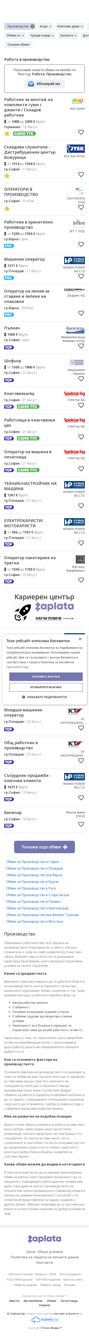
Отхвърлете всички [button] (46, 687)
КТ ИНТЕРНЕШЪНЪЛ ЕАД (72, 722)
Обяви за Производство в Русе (31, 888)
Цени (30, 1251)
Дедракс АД (76, 295)
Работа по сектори (20, 1274)
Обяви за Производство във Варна (34, 875)
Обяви (51, 1301)
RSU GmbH (77, 109)
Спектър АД (76, 400)
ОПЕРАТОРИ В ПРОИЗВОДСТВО (21, 192)
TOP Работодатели (47, 1279)
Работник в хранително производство (28, 224)
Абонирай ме (48, 83)
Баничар (13, 812)
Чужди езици (40, 35)
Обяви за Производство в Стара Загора (37, 895)
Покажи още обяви (41, 847)
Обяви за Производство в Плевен (33, 901)
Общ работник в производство (21, 745)
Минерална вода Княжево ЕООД (73, 339)
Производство (18, 26)
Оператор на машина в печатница (28, 454)
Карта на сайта (72, 1279)
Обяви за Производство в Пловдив (34, 868)
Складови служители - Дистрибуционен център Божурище (29, 152)
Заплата (66, 35)
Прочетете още (17, 667)
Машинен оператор (24, 259)
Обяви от (13, 35)
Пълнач (12, 328)
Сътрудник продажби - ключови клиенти (27, 778)
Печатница (69, 1301)
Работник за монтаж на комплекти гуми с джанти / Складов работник (28, 107)
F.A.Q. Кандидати (70, 1274)
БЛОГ (53, 1274)
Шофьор (12, 360)
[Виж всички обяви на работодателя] (77, 104)
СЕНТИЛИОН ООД (76, 200)
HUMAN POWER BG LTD (74, 269)
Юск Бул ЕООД (74, 156)
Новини (44, 1305)
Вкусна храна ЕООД (75, 814)
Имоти (14, 1301)
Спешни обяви (18, 44)
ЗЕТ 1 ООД (77, 231)
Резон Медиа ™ (52, 1328)
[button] (44, 697)
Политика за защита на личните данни (45, 1257)
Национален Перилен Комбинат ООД (74, 373)
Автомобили (33, 1301)
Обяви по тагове (50, 1285)
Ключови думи (68, 26)
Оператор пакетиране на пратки (30, 560)
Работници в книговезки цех (29, 422)
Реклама (69, 1285)
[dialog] (44, 669)
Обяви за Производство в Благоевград (37, 908)
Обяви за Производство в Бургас (32, 881)
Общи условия (50, 1251)
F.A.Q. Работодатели (19, 1279)
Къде (44, 26)
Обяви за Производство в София (32, 861)
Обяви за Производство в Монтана (34, 921)
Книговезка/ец (19, 393)
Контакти (44, 1262)
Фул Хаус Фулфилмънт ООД (75, 570)
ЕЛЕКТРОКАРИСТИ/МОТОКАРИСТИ (23, 523)
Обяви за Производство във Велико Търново (42, 915)
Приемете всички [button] (46, 676)
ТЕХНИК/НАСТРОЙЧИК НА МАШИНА (30, 486)
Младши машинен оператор (23, 712)
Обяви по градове (25, 1285)
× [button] (80, 639)
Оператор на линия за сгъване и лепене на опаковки (26, 296)
